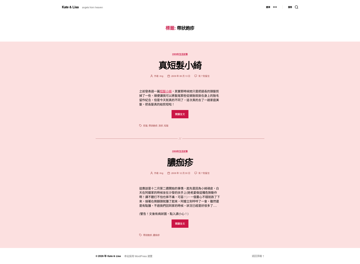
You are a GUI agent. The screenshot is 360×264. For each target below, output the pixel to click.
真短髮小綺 (180, 64)
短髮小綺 (166, 91)
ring (161, 76)
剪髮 (145, 125)
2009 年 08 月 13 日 (180, 76)
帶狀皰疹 (153, 125)
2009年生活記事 (180, 54)
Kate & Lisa (70, 7)
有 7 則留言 (204, 76)
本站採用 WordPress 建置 (138, 256)
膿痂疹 (180, 162)
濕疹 (160, 125)
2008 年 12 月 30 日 (180, 173)
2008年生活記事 (180, 151)
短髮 (166, 125)
